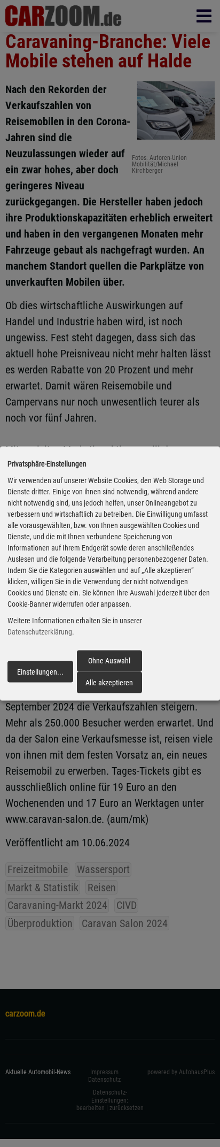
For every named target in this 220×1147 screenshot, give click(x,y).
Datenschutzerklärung (39, 632)
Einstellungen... (40, 671)
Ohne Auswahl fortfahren (109, 663)
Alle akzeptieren (109, 682)
